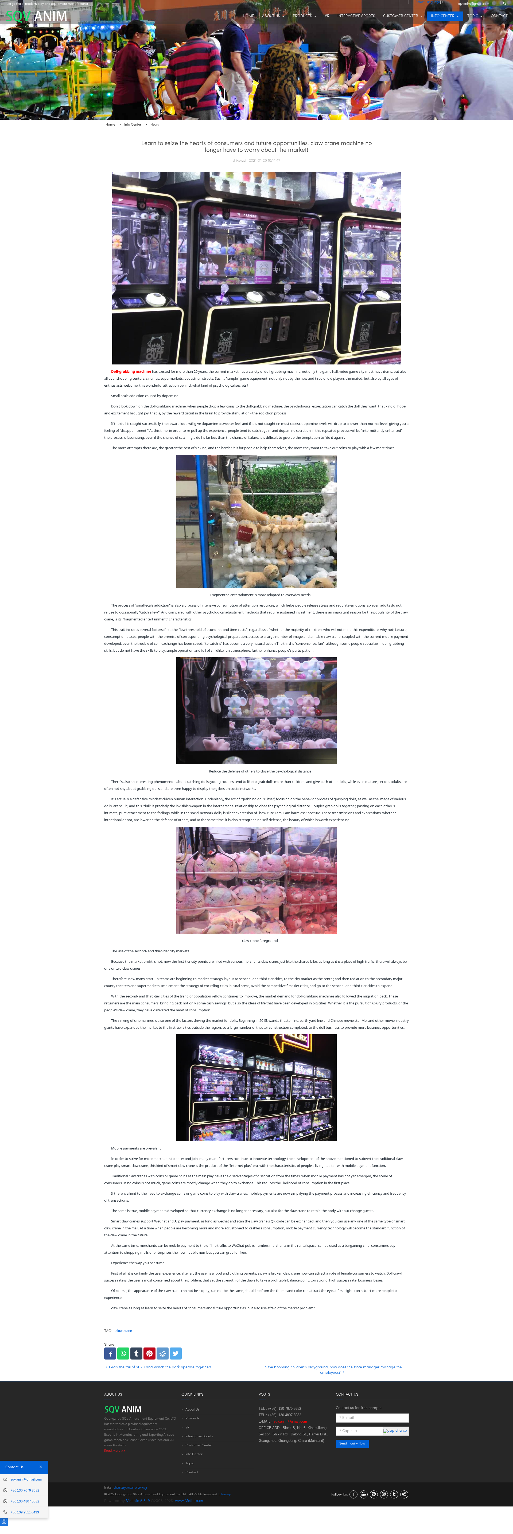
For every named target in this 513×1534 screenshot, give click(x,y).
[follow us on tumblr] (394, 1494)
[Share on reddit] (163, 1353)
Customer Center (198, 1445)
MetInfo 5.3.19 (138, 1501)
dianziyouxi (123, 1488)
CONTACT (499, 16)
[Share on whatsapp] (123, 1353)
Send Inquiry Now (352, 1443)
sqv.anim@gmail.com (473, 4)
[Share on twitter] (176, 1353)
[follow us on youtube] (364, 1494)
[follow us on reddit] (404, 1494)
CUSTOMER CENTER (400, 16)
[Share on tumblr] (136, 1353)
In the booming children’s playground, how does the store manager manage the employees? (332, 1370)
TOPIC (472, 16)
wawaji (141, 1488)
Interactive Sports (199, 1436)
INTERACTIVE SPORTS (356, 16)
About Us (192, 1409)
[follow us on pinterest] (374, 1494)
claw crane (123, 1331)
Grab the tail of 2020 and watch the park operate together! (159, 1367)
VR (327, 16)
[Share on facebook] (110, 1353)
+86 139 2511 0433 (25, 1512)
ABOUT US (271, 16)
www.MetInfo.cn (189, 1501)
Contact (191, 1472)
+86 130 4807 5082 (25, 1501)
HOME (248, 16)
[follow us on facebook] (353, 1494)
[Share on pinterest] (149, 1353)
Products (192, 1418)
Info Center (194, 1454)
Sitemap (225, 1494)
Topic (189, 1463)
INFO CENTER (442, 16)
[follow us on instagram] (384, 1494)
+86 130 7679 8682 (25, 1490)
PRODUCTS (302, 16)
